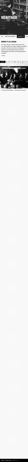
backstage (8, 460)
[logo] (5, 5)
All (2, 36)
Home (2, 460)
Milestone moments (10, 36)
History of (21, 36)
